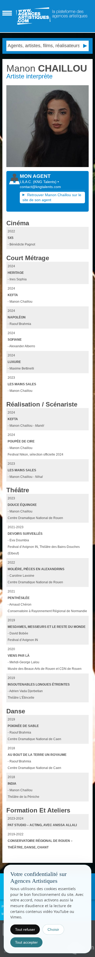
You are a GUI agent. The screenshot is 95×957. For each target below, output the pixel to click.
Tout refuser (25, 929)
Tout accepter (26, 942)
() (45, 182)
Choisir (53, 929)
